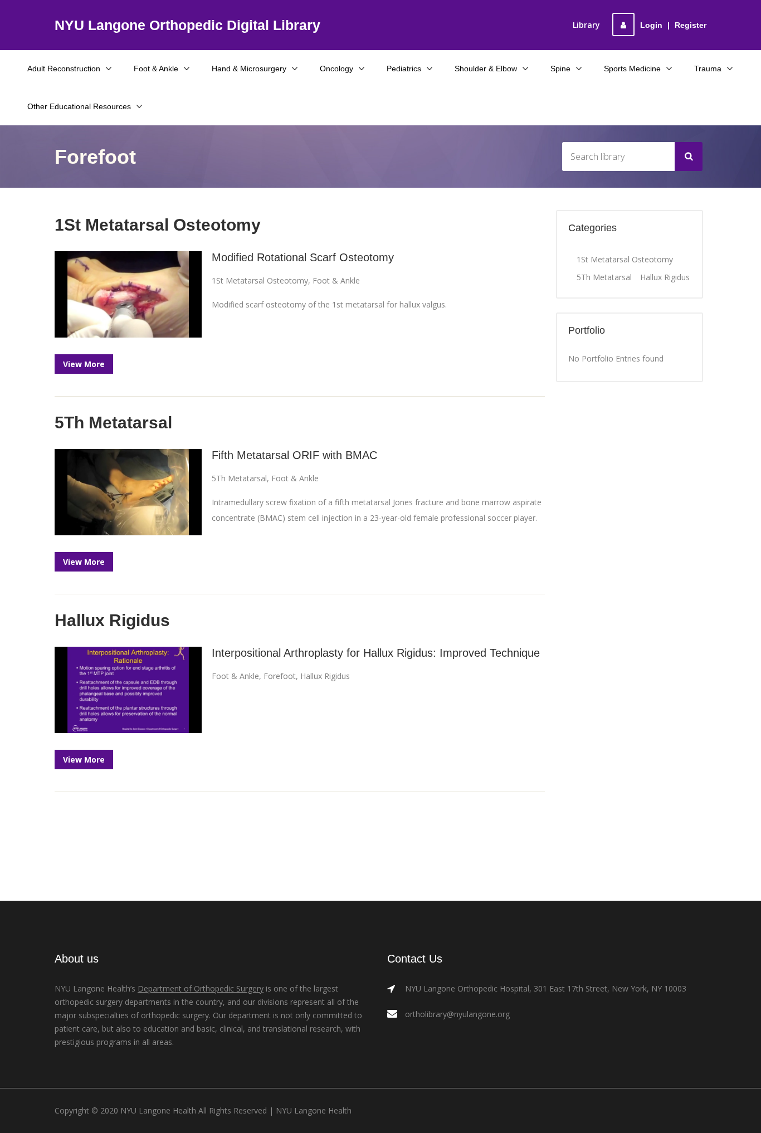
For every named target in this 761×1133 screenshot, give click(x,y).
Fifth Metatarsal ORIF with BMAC (294, 455)
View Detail (128, 295)
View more (84, 364)
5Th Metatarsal (239, 478)
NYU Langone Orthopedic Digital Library (187, 25)
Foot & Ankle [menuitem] (156, 68)
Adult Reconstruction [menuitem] (63, 68)
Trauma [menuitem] (707, 68)
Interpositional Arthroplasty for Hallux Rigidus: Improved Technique (376, 653)
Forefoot (280, 676)
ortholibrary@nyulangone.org (457, 1014)
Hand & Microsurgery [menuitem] (249, 68)
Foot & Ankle (336, 280)
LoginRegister (673, 25)
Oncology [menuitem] (336, 68)
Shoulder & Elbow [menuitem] (486, 68)
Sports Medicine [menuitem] (632, 68)
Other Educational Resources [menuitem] (79, 106)
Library (586, 24)
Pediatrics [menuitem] (404, 68)
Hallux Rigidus (325, 676)
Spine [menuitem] (560, 68)
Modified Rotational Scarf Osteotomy (303, 257)
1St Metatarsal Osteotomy (260, 280)
